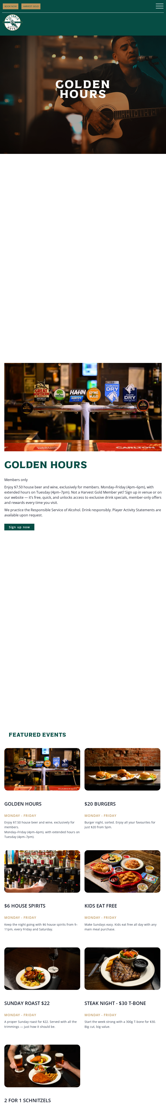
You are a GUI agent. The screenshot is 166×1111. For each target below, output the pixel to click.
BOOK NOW (11, 6)
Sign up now (19, 527)
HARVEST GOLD (31, 6)
